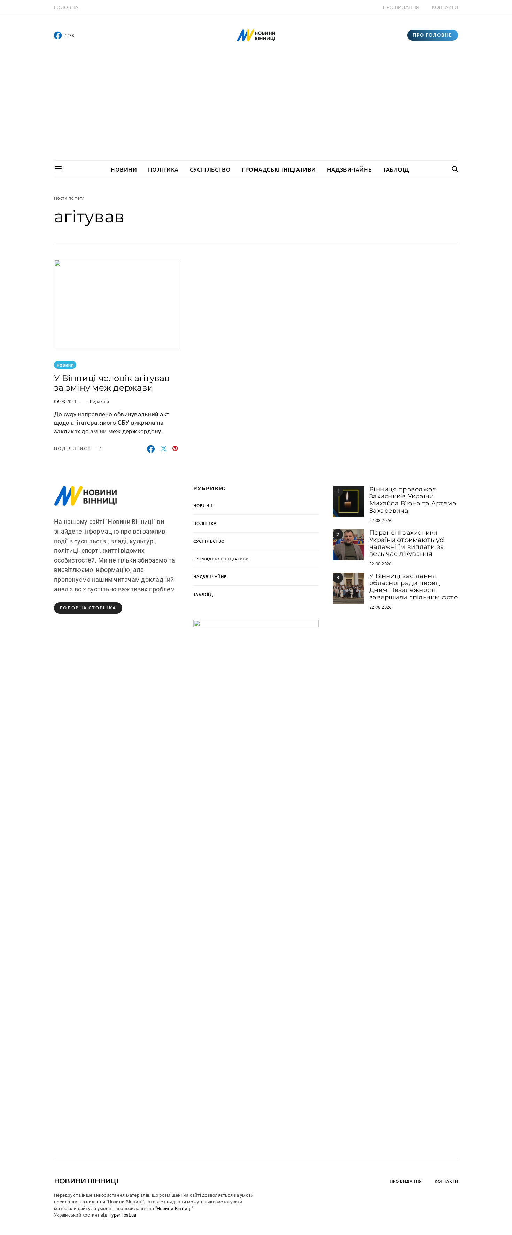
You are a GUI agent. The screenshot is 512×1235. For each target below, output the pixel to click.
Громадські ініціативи (279, 169)
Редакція (99, 401)
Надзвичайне (349, 169)
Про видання (401, 6)
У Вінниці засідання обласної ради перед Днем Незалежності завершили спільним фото (413, 586)
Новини (124, 169)
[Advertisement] (256, 108)
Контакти (445, 6)
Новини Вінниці (86, 1181)
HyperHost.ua (122, 1215)
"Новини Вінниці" (174, 1208)
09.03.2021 (65, 401)
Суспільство (210, 169)
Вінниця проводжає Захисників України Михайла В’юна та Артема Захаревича (412, 500)
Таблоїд (396, 169)
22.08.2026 (380, 520)
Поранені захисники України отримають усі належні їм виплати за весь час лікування (407, 543)
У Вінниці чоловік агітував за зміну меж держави (112, 383)
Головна (66, 6)
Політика (163, 169)
